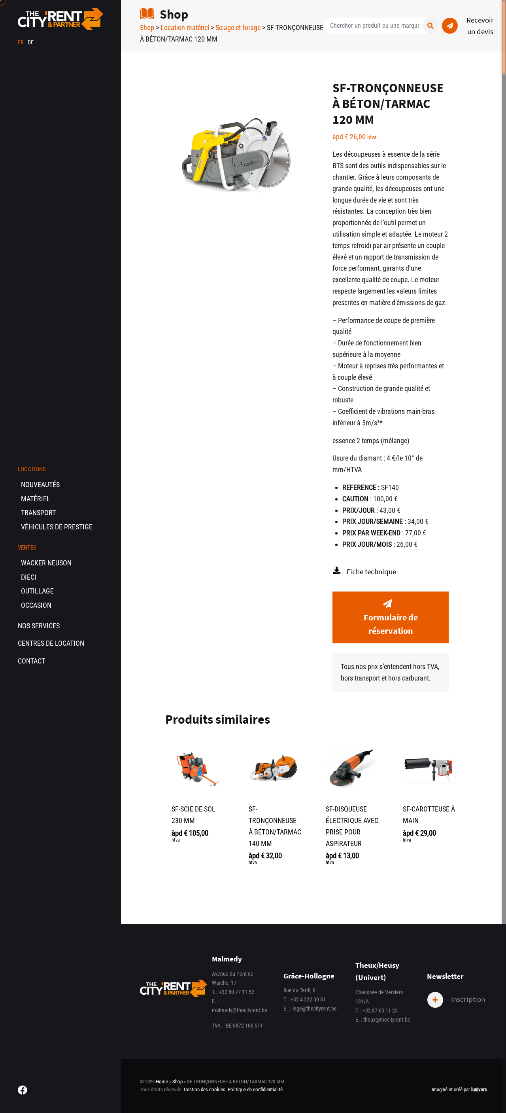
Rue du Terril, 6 (299, 990)
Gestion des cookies (204, 1089)
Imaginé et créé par (459, 1089)
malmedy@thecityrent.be (239, 1010)
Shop (147, 27)
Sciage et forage (238, 27)
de (31, 42)
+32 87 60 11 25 (380, 1010)
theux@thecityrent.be (386, 1019)
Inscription (467, 999)
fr (21, 42)
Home (162, 1082)
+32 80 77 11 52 (236, 992)
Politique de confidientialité (255, 1089)
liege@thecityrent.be (314, 1008)
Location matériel (184, 27)
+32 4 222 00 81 (308, 999)
